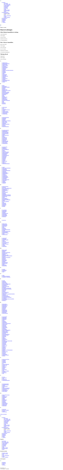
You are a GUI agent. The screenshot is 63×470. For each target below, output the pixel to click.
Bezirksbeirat (6, 418)
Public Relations (4, 299)
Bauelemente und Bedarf (5, 87)
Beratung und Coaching (5, 92)
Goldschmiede (4, 180)
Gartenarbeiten (4, 168)
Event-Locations (4, 142)
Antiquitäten (4, 69)
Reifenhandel (4, 307)
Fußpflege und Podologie (6, 163)
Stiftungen (3, 350)
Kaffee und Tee (4, 223)
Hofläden (3, 200)
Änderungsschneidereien (5, 63)
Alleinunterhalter (4, 67)
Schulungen (4, 328)
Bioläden (3, 96)
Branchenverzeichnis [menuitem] (5, 12)
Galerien (3, 167)
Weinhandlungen (4, 396)
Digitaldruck (4, 123)
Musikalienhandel (4, 263)
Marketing (3, 251)
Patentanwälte (4, 282)
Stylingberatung (4, 354)
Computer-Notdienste (5, 112)
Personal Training (4, 283)
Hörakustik (3, 205)
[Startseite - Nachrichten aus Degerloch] (0, 0)
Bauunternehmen (4, 89)
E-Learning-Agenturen (5, 130)
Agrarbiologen (4, 66)
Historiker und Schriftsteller (6, 199)
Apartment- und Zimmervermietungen (7, 70)
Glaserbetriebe (4, 178)
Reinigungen (4, 308)
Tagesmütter (4, 360)
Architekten (4, 72)
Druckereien (4, 125)
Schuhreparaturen (4, 327)
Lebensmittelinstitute (5, 239)
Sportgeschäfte (4, 342)
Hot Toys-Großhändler (5, 201)
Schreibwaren (4, 325)
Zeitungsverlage (4, 411)
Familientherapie (4, 148)
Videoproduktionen (5, 390)
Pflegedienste (4, 287)
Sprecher (3, 345)
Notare (3, 271)
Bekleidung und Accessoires (6, 90)
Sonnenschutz (4, 336)
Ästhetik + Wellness (5, 65)
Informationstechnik (5, 213)
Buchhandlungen (4, 99)
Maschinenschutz (4, 253)
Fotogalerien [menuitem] (6, 7)
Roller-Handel (4, 312)
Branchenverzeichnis (5, 427)
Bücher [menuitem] (5, 11)
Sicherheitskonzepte (5, 332)
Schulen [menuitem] (5, 16)
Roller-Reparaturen (5, 313)
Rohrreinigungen (4, 311)
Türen (3, 373)
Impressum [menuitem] (3, 20)
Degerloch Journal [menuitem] (6, 10)
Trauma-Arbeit (4, 372)
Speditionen (4, 338)
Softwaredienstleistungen (6, 334)
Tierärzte (3, 368)
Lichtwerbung (4, 243)
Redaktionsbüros (4, 306)
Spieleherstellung (4, 339)
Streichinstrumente (5, 351)
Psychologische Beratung (6, 296)
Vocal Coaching (4, 391)
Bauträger (3, 88)
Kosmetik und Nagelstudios (6, 231)
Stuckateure (4, 353)
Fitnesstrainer (4, 157)
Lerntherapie (4, 241)
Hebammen (4, 193)
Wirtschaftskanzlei (5, 403)
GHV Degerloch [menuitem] (4, 18)
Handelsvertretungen (5, 186)
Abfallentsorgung (4, 62)
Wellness (3, 398)
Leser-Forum (6, 423)
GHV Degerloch (4, 433)
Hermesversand (4, 198)
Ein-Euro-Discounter (5, 132)
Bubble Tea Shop (4, 98)
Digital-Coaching (4, 122)
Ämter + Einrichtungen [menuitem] (7, 15)
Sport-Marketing (4, 341)
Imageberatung (4, 210)
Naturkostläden (4, 270)
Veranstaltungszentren (5, 384)
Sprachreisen (4, 344)
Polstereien (3, 291)
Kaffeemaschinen (4, 224)
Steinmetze (3, 349)
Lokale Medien (4, 246)
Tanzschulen (4, 361)
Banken (3, 85)
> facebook (3, 437)
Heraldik (3, 197)
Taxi (3, 363)
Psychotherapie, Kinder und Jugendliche (8, 298)
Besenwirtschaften (5, 93)
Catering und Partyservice (6, 109)
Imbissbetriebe (4, 211)
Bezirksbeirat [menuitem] (6, 3)
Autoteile (3, 81)
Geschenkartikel (4, 175)
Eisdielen (3, 134)
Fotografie (3, 160)
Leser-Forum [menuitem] (6, 8)
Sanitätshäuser (4, 319)
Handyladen (4, 187)
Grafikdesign (4, 182)
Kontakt (3, 436)
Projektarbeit (4, 294)
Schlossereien (4, 321)
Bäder (3, 101)
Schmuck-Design (4, 324)
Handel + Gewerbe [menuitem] (5, 453)
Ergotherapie (4, 140)
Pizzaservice (4, 290)
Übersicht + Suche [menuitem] (6, 13)
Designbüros (4, 119)
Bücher (5, 426)
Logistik (3, 244)
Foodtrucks (3, 159)
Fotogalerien (6, 422)
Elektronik (3, 136)
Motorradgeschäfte (5, 262)
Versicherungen (4, 389)
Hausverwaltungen (5, 192)
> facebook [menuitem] (3, 22)
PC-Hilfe (3, 280)
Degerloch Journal (6, 425)
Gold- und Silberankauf (5, 179)
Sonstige (3, 337)
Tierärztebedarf (4, 369)
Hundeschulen (4, 204)
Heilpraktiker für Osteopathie (6, 195)
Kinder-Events (4, 226)
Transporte (3, 371)
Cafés (3, 108)
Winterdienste (4, 402)
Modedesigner (4, 260)
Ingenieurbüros (4, 214)
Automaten (3, 79)
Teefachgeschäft (4, 365)
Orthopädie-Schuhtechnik (6, 276)
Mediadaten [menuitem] (4, 462)
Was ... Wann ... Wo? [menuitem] (5, 441)
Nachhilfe (3, 269)
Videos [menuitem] (3, 446)
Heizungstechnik (4, 196)
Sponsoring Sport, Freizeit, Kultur (7, 340)
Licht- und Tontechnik (5, 242)
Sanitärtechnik (4, 317)
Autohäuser (4, 77)
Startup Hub (4, 348)
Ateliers (3, 73)
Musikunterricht (4, 265)
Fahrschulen (4, 147)
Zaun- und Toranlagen (5, 410)
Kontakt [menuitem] (3, 21)
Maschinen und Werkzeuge (6, 252)
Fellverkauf (4, 151)
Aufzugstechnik (4, 74)
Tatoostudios (4, 362)
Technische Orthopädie (5, 364)
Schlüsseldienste (4, 322)
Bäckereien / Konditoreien (6, 100)
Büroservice (4, 103)
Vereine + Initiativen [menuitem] (7, 17)
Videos (5, 424)
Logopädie (3, 245)
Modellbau (3, 261)
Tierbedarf (3, 367)
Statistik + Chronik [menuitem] (7, 9)
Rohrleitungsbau (4, 310)
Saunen (3, 320)
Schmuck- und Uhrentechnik (6, 323)
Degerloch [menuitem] (3, 2)
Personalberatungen (5, 284)
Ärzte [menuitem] (5, 14)
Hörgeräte (3, 206)
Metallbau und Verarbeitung (6, 257)
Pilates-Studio (4, 289)
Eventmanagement (5, 143)
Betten (3, 95)
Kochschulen (4, 228)
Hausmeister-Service (5, 190)
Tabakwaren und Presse (5, 359)
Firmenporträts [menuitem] (6, 6)
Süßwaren (3, 355)
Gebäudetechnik (4, 173)
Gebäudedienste (4, 172)
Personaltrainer (4, 285)
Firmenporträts (6, 421)
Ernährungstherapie (5, 141)
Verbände (3, 385)
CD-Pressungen (4, 107)
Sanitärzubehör (4, 318)
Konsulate (3, 230)
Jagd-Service (4, 220)
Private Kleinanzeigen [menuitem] (5, 442)
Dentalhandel (4, 118)
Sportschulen (4, 343)
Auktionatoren (4, 75)
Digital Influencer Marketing (6, 120)
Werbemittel (4, 400)
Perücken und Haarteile (5, 286)
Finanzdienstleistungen (5, 155)
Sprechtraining (4, 346)
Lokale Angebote (6, 420)
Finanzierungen (4, 156)
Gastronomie (4, 171)
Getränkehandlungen (5, 177)
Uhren (3, 378)
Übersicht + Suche (6, 428)
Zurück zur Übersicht (3, 414)
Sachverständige (4, 316)
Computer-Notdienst (5, 111)
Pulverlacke (4, 300)
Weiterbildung (4, 397)
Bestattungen (4, 94)
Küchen (3, 233)
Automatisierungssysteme (6, 80)
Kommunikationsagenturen (6, 229)
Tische (3, 370)
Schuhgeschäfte (4, 326)
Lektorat (3, 240)
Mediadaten (4, 434)
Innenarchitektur (4, 215)
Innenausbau (4, 216)
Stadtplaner (3, 347)
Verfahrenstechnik (4, 386)
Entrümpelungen (4, 139)
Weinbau (3, 395)
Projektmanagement (5, 295)
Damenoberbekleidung (5, 117)
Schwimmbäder (4, 329)
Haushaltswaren (4, 189)
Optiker (3, 275)
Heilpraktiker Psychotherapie (6, 194)
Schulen (5, 431)
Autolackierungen (4, 78)
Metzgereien (4, 258)
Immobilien (4, 212)
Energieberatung (4, 137)
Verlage (3, 387)
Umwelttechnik (4, 379)
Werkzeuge (3, 401)
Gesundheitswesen (5, 176)
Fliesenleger (4, 158)
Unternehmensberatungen (6, 380)
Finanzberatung (4, 154)
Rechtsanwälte (4, 305)
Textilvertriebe (4, 366)
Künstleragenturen (5, 234)
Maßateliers (4, 254)
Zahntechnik (4, 409)
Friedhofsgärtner (4, 161)
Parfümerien (4, 281)
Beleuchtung (4, 91)
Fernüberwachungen (5, 152)
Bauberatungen (4, 86)
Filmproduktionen (4, 153)
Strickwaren (4, 352)
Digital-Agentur (4, 121)
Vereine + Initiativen (7, 432)
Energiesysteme (4, 138)
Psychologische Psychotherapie (6, 297)
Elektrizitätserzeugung (5, 135)
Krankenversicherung (5, 232)
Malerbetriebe (4, 250)
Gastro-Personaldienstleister (6, 170)
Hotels (3, 202)
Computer (3, 110)
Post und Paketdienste (5, 292)
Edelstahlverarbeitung (5, 131)
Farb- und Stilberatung (5, 149)
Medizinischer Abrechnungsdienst (7, 255)
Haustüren (3, 191)
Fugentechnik (4, 162)
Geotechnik (4, 174)
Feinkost (3, 150)
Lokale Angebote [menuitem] (6, 5)
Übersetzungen (4, 377)
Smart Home (4, 333)
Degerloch (3, 417)
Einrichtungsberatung (5, 133)
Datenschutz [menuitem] (4, 19)
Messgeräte (3, 256)
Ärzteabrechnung (4, 64)
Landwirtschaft (4, 238)
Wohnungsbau (4, 405)
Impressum (3, 435)
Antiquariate (4, 68)
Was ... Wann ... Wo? (7, 419)
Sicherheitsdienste (4, 331)
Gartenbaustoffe (4, 169)
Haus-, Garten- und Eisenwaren (6, 188)
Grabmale (3, 181)
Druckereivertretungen (5, 126)
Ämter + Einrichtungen (7, 430)
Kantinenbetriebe (4, 225)
